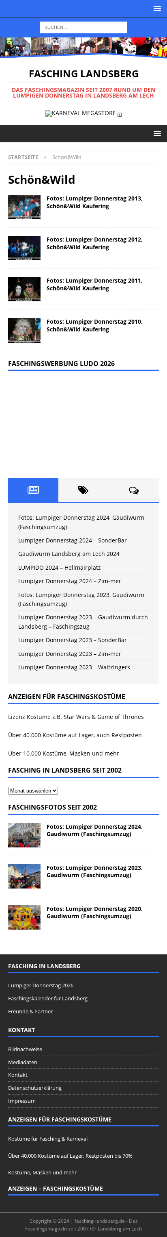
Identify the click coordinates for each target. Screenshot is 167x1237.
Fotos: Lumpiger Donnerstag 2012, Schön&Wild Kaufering (95, 242)
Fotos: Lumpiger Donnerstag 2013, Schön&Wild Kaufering (95, 201)
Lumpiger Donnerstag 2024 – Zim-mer (69, 581)
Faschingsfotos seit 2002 (52, 807)
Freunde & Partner (30, 1011)
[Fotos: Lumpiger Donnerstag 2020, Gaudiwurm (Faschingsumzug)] (24, 917)
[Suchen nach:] (83, 26)
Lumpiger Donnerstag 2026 (40, 985)
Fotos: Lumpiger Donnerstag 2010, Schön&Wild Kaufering (95, 325)
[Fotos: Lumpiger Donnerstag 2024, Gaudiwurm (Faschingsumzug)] (24, 835)
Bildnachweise (25, 1049)
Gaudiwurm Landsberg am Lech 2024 (69, 554)
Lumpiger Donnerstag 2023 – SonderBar (72, 640)
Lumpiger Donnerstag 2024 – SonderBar (72, 540)
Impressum (22, 1100)
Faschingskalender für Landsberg (48, 998)
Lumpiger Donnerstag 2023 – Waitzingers (74, 667)
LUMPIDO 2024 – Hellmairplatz (59, 567)
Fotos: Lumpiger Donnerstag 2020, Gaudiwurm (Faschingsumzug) (95, 912)
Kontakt (18, 1074)
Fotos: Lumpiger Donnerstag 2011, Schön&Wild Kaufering (95, 284)
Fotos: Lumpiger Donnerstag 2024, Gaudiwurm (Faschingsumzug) (95, 830)
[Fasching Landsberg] (83, 53)
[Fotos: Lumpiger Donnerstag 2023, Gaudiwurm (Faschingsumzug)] (24, 876)
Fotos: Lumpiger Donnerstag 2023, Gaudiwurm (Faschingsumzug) (95, 871)
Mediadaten (22, 1062)
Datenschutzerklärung (35, 1087)
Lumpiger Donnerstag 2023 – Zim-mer (69, 654)
